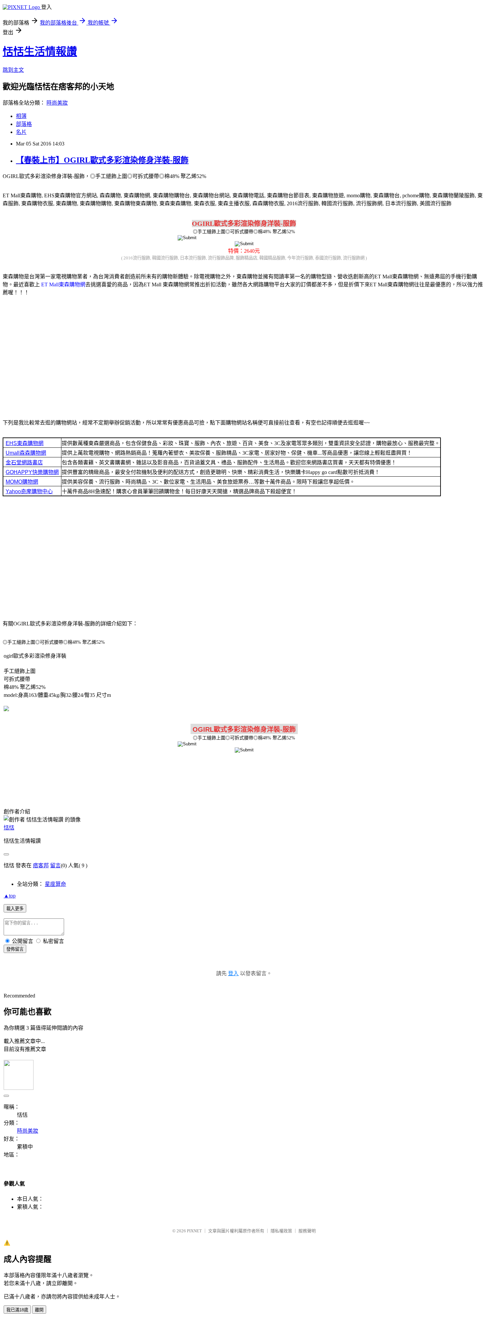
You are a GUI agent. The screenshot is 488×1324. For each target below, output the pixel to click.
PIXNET (194, 1230)
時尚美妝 (57, 103)
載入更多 (15, 908)
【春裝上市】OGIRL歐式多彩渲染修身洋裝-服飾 (102, 160)
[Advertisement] (244, 353)
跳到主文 (13, 70)
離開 (39, 1309)
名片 (21, 132)
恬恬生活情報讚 (40, 51)
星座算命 (55, 884)
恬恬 (9, 827)
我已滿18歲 (17, 1309)
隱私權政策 (281, 1230)
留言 (55, 865)
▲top (10, 895)
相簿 (21, 116)
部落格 (24, 124)
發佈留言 (15, 949)
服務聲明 (307, 1230)
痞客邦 (41, 865)
